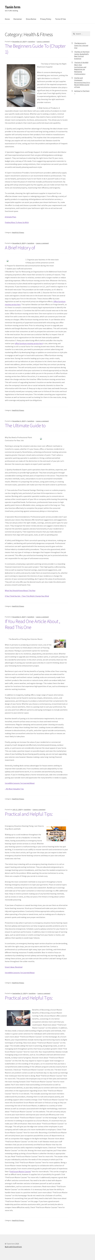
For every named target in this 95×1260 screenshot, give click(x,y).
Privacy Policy (45, 19)
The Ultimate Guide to (25, 425)
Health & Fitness (18, 232)
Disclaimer (17, 19)
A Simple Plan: (10, 217)
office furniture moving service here (29, 343)
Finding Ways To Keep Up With (17, 222)
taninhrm (31, 41)
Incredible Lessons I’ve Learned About (20, 783)
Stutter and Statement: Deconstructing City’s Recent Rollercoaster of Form (82, 82)
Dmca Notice (31, 19)
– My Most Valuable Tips (14, 789)
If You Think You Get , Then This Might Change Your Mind (27, 596)
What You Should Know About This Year (20, 590)
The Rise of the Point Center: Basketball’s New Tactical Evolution (81, 55)
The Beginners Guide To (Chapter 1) (35, 49)
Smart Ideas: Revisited (13, 967)
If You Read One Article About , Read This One (32, 624)
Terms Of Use (60, 19)
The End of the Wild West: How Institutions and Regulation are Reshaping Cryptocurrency (81, 68)
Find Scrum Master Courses (20, 1171)
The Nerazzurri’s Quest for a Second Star (81, 45)
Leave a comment (43, 41)
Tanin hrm (12, 7)
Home (7, 19)
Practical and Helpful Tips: (29, 814)
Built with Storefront (13, 1247)
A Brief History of (20, 248)
